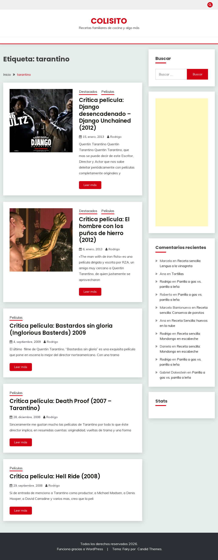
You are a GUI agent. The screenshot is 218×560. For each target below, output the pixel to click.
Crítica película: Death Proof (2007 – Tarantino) (61, 404)
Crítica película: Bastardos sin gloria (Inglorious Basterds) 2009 (61, 329)
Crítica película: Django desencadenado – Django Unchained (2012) (105, 114)
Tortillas (178, 274)
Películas (107, 92)
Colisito (109, 20)
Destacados (88, 92)
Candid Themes (150, 549)
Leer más (90, 185)
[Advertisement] (181, 162)
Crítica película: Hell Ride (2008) (55, 476)
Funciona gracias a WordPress (80, 549)
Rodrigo (116, 137)
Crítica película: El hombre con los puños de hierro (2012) (104, 229)
